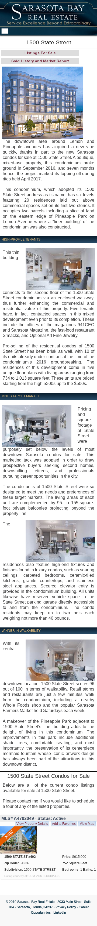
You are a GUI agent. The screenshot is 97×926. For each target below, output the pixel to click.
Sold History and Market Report (40, 61)
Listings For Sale (40, 53)
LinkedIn (59, 912)
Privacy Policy (66, 907)
